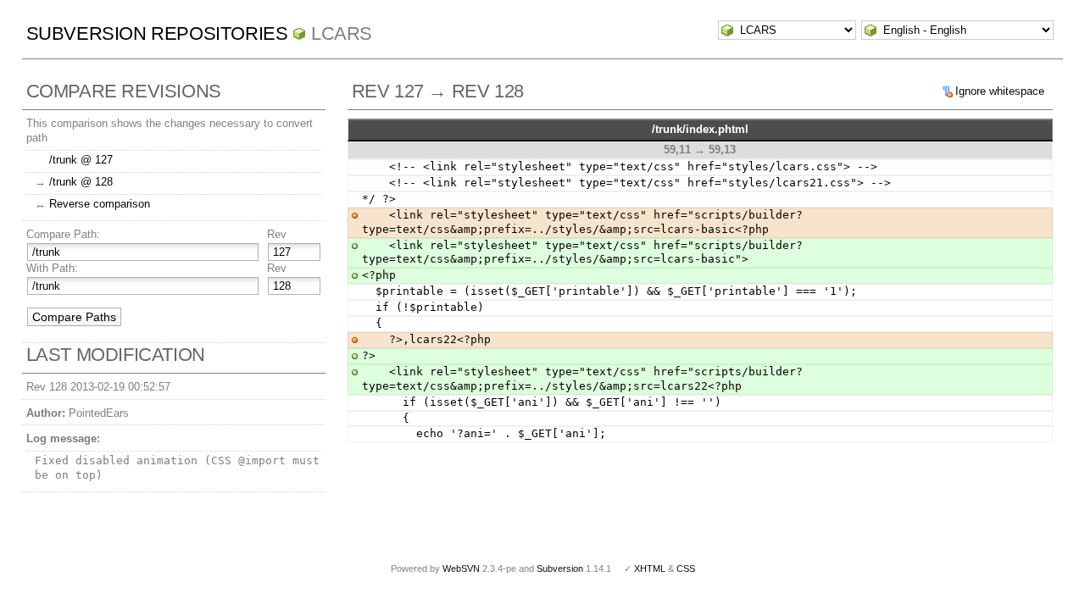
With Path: (52, 268)
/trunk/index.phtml (700, 129)
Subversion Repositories (157, 33)
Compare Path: (63, 234)
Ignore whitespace (999, 91)
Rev (277, 234)
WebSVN (461, 568)
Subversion (560, 568)
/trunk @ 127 (81, 159)
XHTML (649, 568)
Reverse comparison (99, 203)
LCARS (341, 33)
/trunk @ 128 (81, 181)
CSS (685, 568)
